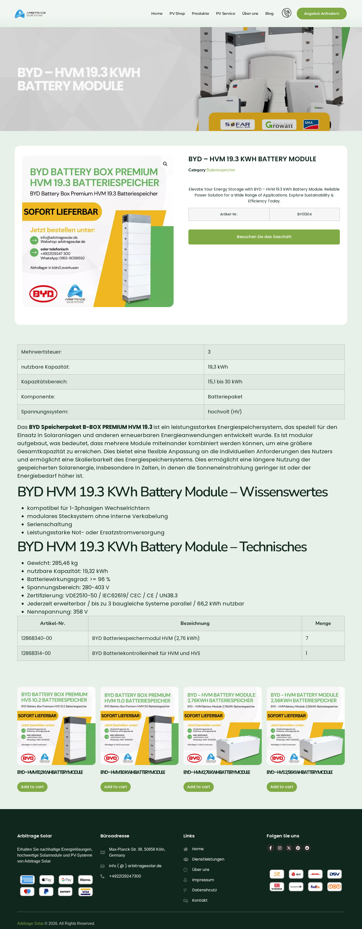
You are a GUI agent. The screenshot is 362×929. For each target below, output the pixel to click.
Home (157, 13)
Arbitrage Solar (30, 923)
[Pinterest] (298, 848)
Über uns (250, 13)
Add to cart (32, 787)
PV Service (225, 13)
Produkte (200, 13)
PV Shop (177, 13)
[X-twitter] (289, 848)
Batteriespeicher (221, 170)
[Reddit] (307, 848)
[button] (165, 164)
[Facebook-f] (271, 848)
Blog (269, 13)
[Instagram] (280, 848)
